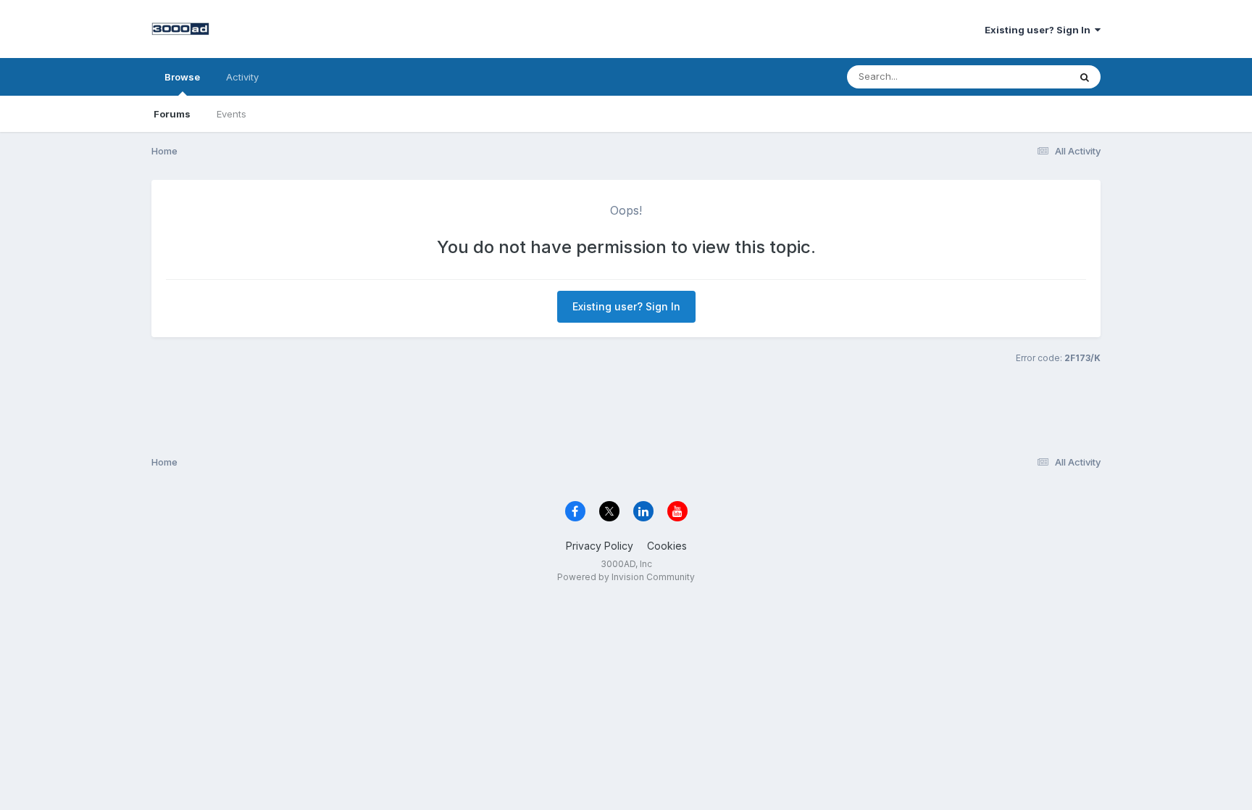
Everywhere (1023, 76)
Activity (242, 77)
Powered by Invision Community (626, 576)
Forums (172, 114)
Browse (182, 77)
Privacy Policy (599, 546)
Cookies (667, 546)
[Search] (1085, 76)
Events (231, 114)
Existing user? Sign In (1040, 30)
